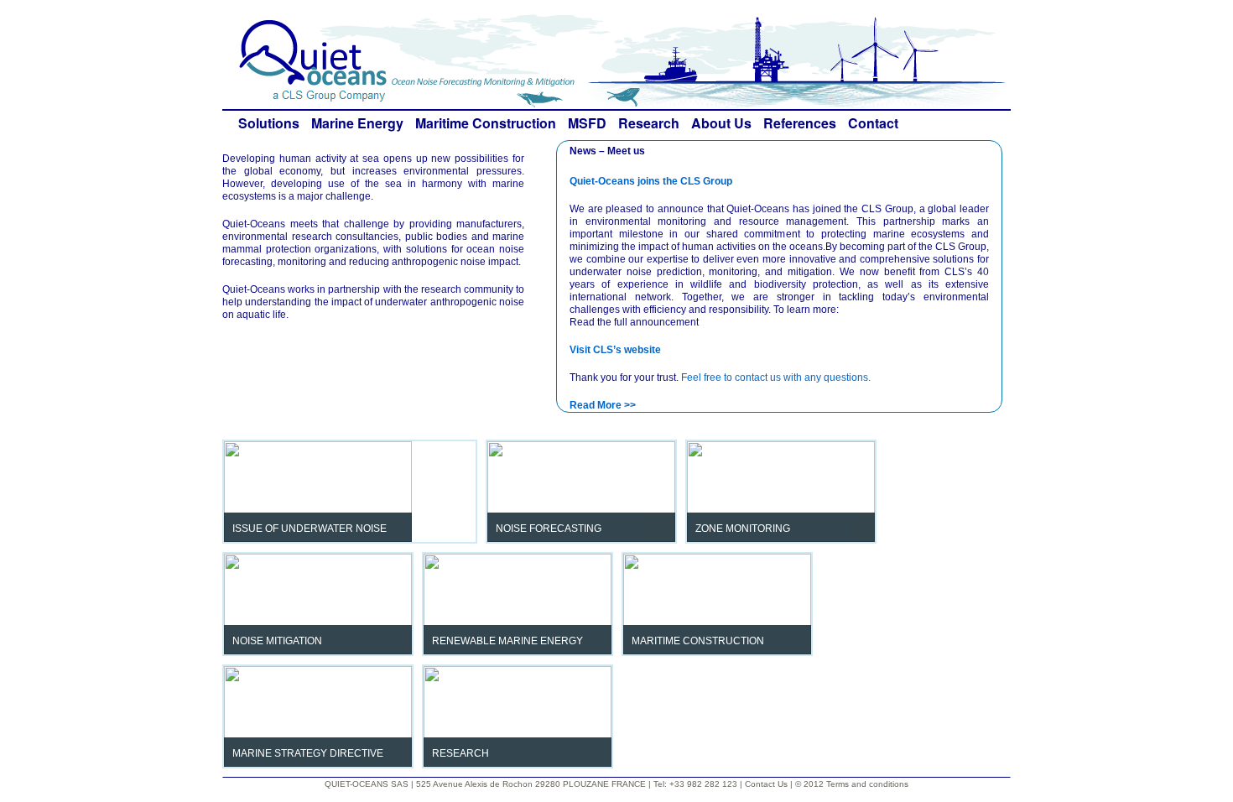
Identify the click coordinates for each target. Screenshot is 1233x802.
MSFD (587, 123)
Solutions (268, 123)
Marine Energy (357, 123)
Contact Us (767, 784)
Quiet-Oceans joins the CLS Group (651, 181)
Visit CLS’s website (615, 350)
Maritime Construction (485, 123)
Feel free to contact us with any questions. (776, 377)
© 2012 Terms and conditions (851, 784)
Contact (873, 123)
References (799, 123)
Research (648, 123)
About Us (721, 123)
